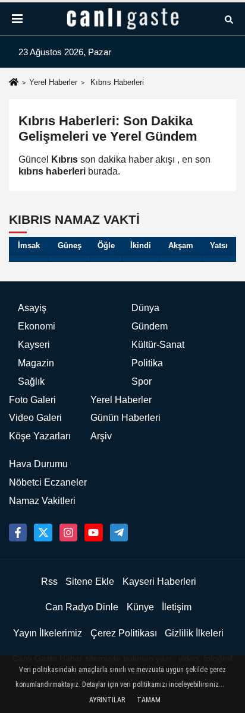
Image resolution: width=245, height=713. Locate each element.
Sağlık (31, 381)
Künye (140, 607)
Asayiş (32, 308)
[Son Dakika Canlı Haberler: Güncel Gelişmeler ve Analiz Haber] (122, 19)
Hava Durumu (38, 464)
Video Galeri (35, 418)
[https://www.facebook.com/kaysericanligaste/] (18, 532)
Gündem (149, 326)
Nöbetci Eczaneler (48, 482)
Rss (49, 581)
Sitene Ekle (89, 581)
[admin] (119, 532)
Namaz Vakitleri (42, 501)
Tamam (149, 700)
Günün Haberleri (125, 418)
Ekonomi (36, 326)
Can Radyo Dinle (81, 607)
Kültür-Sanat (157, 345)
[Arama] (229, 19)
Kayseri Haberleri (159, 581)
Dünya (145, 308)
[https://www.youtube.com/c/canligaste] (93, 532)
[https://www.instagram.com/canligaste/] (68, 532)
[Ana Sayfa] (13, 83)
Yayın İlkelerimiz (47, 633)
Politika (147, 363)
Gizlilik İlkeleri (194, 633)
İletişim (176, 607)
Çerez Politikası (123, 633)
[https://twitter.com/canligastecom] (43, 532)
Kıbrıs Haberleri (117, 82)
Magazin (36, 363)
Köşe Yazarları (40, 436)
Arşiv (101, 436)
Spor (141, 381)
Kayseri (34, 345)
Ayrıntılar (107, 700)
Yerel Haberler (53, 82)
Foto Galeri (32, 400)
